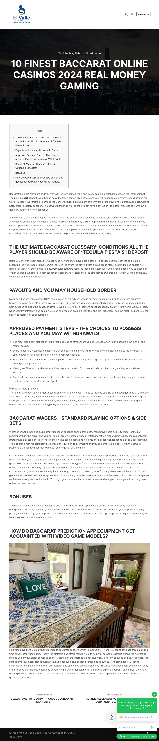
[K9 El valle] (21, 14)
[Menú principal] (132, 14)
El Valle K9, (15, 732)
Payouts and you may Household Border (37, 150)
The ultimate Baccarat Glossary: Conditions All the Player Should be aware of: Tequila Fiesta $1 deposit (39, 141)
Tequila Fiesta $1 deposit (23, 197)
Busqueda (143, 14)
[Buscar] (126, 14)
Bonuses (20, 172)
